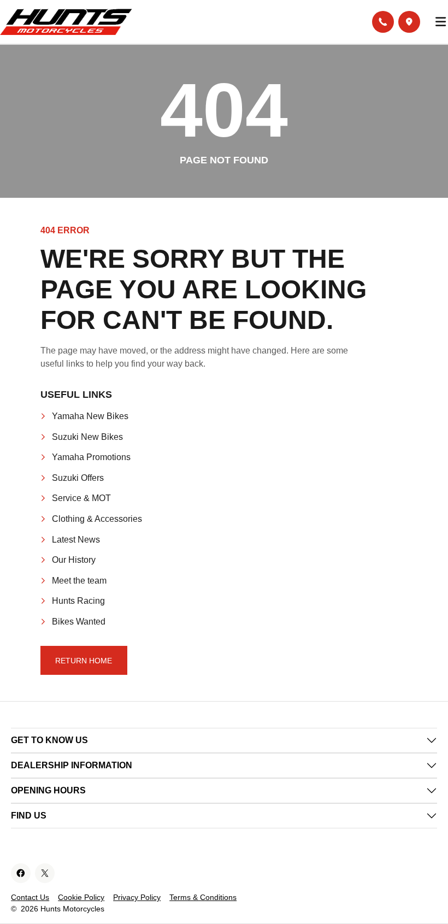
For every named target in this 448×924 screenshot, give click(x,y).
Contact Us (30, 897)
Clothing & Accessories (97, 518)
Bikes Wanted (78, 621)
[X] (45, 873)
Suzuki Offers (78, 477)
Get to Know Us (49, 740)
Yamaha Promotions (91, 457)
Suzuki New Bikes (87, 437)
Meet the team (79, 580)
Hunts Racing (78, 600)
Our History (74, 559)
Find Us (28, 815)
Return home (83, 660)
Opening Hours (48, 790)
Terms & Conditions (203, 897)
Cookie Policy (81, 897)
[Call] (383, 22)
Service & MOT (81, 498)
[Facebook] (21, 873)
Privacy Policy (137, 897)
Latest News (76, 539)
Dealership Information (71, 765)
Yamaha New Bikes (90, 416)
